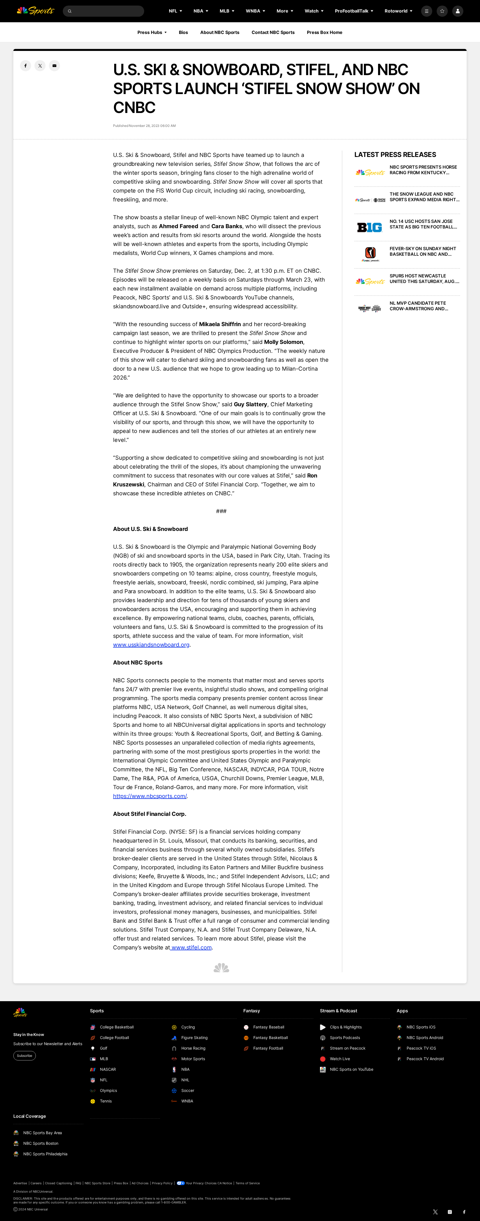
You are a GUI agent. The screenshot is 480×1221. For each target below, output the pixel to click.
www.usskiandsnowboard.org (151, 644)
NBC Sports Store (98, 1183)
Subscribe (24, 1055)
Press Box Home (324, 32)
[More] (426, 11)
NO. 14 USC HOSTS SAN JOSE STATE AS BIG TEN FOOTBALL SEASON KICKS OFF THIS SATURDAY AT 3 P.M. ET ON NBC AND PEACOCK (425, 224)
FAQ (78, 1183)
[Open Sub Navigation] (181, 10)
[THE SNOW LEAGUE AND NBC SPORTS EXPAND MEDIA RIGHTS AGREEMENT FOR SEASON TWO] (370, 200)
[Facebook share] (25, 65)
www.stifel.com (191, 947)
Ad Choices (140, 1183)
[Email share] (54, 65)
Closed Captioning (58, 1183)
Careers (36, 1183)
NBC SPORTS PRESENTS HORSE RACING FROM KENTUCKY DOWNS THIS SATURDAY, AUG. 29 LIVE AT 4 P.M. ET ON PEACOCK (423, 169)
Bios (183, 32)
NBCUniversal (43, 1191)
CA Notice (225, 1183)
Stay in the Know (28, 1034)
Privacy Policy (162, 1183)
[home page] (35, 11)
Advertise (20, 1183)
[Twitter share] (40, 65)
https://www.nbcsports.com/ (149, 796)
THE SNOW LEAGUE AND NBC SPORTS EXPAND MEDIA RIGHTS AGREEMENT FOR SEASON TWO (424, 196)
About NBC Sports (219, 32)
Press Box (121, 1183)
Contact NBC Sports (273, 32)
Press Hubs (150, 32)
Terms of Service (248, 1183)
